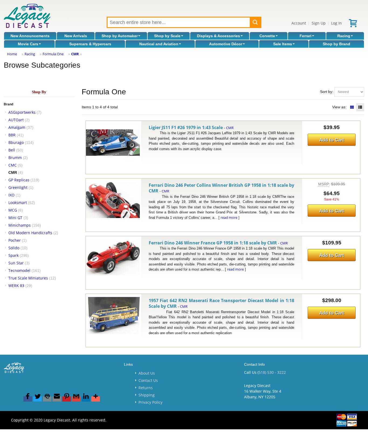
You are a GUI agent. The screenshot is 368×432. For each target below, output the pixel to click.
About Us (146, 373)
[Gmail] (76, 399)
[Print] (47, 399)
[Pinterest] (66, 399)
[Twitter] (37, 399)
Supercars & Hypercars (90, 44)
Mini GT (15, 217)
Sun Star (16, 262)
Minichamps (19, 225)
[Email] (57, 399)
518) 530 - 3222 (272, 372)
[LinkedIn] (86, 399)
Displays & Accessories (218, 36)
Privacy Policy (150, 402)
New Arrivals (75, 36)
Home (12, 53)
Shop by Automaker (120, 36)
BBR (12, 134)
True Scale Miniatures (28, 278)
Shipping (146, 395)
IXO (11, 195)
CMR (75, 53)
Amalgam (16, 127)
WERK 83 (16, 285)
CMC (12, 165)
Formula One (53, 53)
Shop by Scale (167, 36)
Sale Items (282, 44)
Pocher (14, 240)
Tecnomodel (19, 270)
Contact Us (148, 380)
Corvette (267, 36)
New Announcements (30, 36)
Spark (13, 255)
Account (298, 23)
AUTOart (16, 119)
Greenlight (17, 187)
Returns (145, 387)
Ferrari (305, 36)
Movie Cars (28, 44)
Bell (11, 150)
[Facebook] (27, 399)
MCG (12, 210)
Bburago (16, 142)
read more (229, 217)
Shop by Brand (336, 44)
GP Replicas (18, 179)
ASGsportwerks (22, 112)
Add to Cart (331, 140)
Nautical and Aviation (158, 44)
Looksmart (17, 202)
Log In (336, 23)
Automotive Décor (225, 44)
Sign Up (319, 23)
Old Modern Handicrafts (30, 232)
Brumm (15, 157)
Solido (13, 247)
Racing (343, 36)
